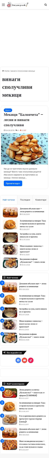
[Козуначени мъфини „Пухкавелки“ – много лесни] (10, 263)
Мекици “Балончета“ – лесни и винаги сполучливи (23, 119)
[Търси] (45, 6)
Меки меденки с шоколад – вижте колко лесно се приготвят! (31, 249)
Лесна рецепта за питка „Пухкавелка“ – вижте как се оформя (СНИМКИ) (32, 392)
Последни (25, 199)
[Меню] (3, 6)
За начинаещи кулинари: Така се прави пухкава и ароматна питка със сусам (33, 223)
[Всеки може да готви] (18, 4)
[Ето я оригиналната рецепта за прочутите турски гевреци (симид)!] (9, 420)
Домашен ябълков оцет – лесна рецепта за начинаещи (32, 210)
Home (6, 71)
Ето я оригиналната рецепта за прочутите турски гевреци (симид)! (32, 419)
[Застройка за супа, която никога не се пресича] (10, 237)
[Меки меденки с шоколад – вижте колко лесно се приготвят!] (10, 250)
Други (8, 110)
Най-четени (9, 199)
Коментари (40, 199)
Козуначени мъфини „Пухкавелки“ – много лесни (32, 260)
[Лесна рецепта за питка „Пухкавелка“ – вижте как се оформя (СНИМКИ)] (9, 393)
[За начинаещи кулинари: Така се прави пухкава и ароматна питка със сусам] (10, 224)
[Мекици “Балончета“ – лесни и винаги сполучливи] (24, 148)
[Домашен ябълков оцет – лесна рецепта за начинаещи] (10, 212)
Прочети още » (13, 183)
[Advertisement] (24, 36)
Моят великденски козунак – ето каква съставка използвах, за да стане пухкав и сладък (32, 444)
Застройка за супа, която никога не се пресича (30, 235)
